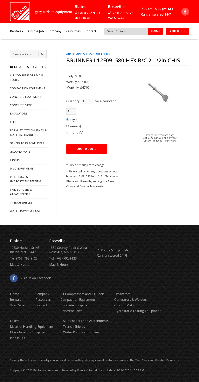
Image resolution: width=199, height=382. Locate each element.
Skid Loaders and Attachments (86, 321)
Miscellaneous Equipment (29, 332)
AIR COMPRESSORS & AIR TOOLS (26, 77)
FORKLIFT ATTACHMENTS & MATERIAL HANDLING (28, 132)
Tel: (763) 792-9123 (24, 258)
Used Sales (18, 305)
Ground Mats (124, 305)
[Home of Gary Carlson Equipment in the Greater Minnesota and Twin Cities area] (20, 11)
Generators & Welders (130, 299)
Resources (73, 31)
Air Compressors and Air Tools (82, 294)
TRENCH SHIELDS (21, 202)
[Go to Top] (191, 375)
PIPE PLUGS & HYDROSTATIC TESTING (25, 179)
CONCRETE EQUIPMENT (25, 97)
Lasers (14, 321)
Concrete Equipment (75, 305)
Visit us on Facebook (36, 278)
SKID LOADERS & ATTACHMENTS (21, 192)
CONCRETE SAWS (21, 105)
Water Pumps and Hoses (81, 332)
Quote (177, 31)
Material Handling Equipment (31, 326)
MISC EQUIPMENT (21, 168)
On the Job (36, 31)
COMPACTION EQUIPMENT (27, 88)
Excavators (122, 294)
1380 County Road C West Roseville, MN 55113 (68, 250)
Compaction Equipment (77, 299)
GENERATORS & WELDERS (27, 143)
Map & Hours (82, 18)
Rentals (15, 299)
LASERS (15, 160)
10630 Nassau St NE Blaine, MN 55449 (24, 250)
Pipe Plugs (17, 338)
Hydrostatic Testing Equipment (137, 311)
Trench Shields (74, 326)
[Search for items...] (42, 54)
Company (54, 31)
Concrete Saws (71, 311)
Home (14, 294)
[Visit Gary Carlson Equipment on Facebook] (185, 12)
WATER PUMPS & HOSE (25, 211)
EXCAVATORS (18, 113)
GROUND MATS (20, 151)
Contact (90, 31)
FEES (13, 122)
